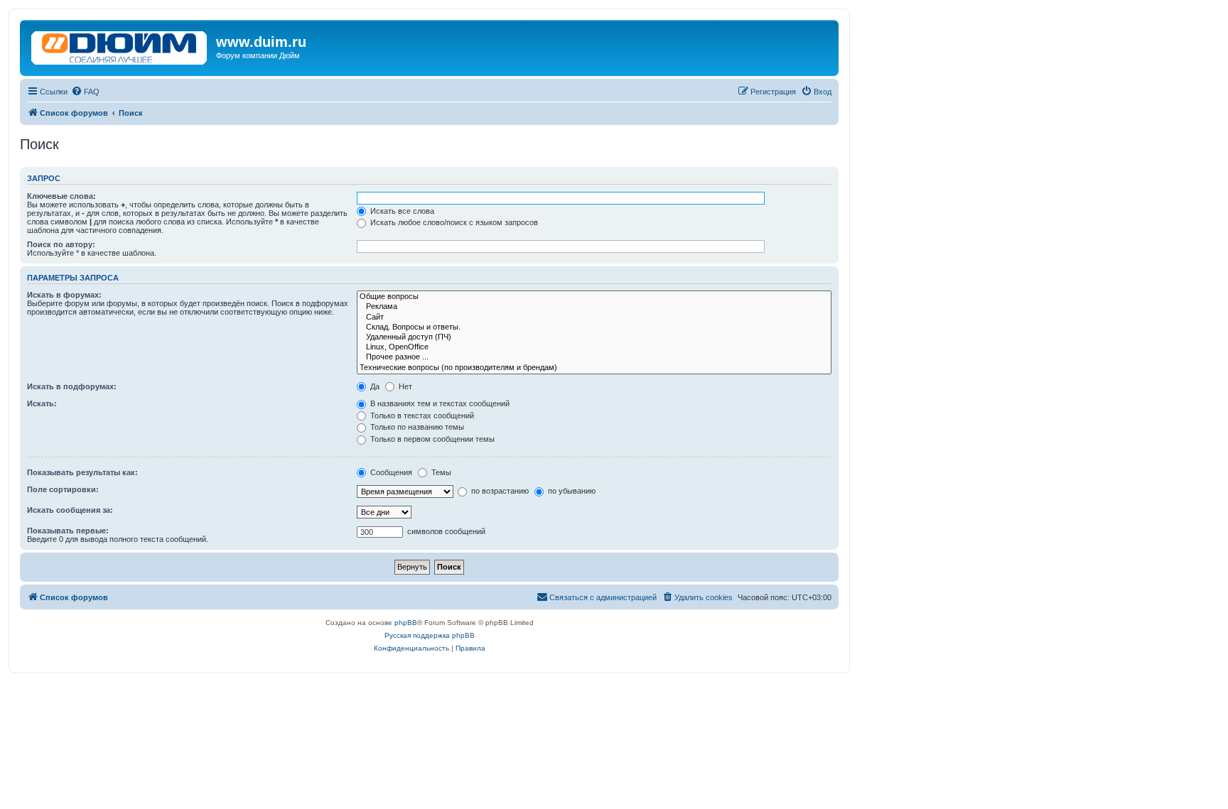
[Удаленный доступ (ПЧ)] (594, 337)
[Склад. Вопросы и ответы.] (594, 327)
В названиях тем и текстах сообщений (439, 403)
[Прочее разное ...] (594, 357)
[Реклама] (594, 307)
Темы (440, 472)
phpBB (405, 622)
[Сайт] (594, 317)
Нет (404, 386)
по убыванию (571, 491)
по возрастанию (499, 491)
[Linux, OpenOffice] (594, 347)
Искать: (42, 403)
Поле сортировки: (63, 489)
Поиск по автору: (61, 244)
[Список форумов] (119, 44)
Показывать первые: (68, 530)
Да (373, 386)
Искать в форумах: (64, 295)
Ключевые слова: (61, 196)
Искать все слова (401, 211)
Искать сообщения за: (70, 510)
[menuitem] (85, 91)
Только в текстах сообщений (421, 415)
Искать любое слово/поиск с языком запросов (453, 222)
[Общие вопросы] (594, 297)
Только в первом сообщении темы (431, 439)
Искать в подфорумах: (72, 386)
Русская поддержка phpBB (429, 635)
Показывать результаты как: (82, 472)
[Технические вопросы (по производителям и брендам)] (594, 368)
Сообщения (390, 472)
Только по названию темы (416, 427)
